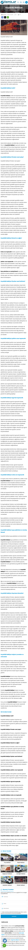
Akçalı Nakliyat (20, 862)
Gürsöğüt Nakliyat (20, 873)
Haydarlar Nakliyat (7, 885)
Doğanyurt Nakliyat (7, 873)
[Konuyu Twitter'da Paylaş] (5, 17)
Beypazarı (17, 10)
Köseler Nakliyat (21, 885)
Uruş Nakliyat (7, 862)
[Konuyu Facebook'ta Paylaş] (2, 17)
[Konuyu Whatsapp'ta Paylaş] (8, 17)
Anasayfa (11, 10)
